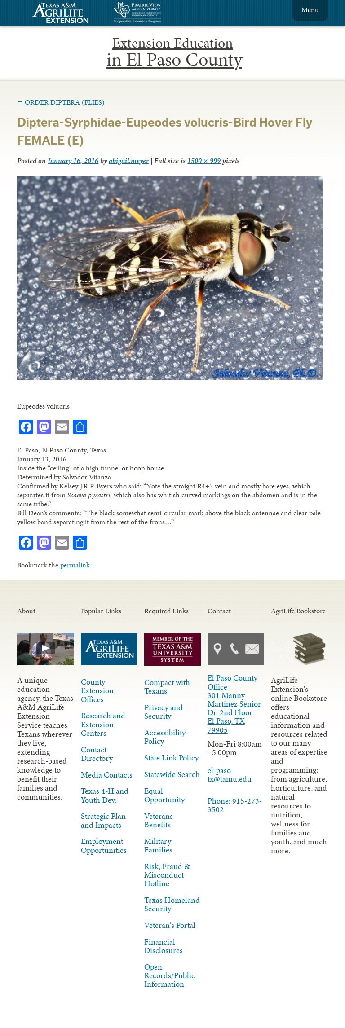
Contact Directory (97, 754)
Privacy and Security (163, 711)
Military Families (158, 845)
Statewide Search (172, 774)
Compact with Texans (167, 686)
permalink (75, 565)
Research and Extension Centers (103, 724)
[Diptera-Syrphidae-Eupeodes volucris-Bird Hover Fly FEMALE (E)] (170, 377)
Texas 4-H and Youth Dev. (104, 795)
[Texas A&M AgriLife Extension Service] (66, 14)
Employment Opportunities (104, 845)
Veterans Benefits (158, 820)
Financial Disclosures (163, 946)
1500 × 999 (204, 160)
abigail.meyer (129, 160)
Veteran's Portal (169, 925)
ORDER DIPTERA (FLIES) (61, 102)
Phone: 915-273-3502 (235, 805)
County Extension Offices (97, 690)
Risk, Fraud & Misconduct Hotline (167, 875)
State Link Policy (171, 757)
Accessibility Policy (165, 737)
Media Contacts (107, 774)
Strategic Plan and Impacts (103, 820)
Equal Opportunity (164, 795)
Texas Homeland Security (172, 904)
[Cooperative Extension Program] (162, 13)
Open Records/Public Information (169, 975)
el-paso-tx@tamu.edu (230, 774)
